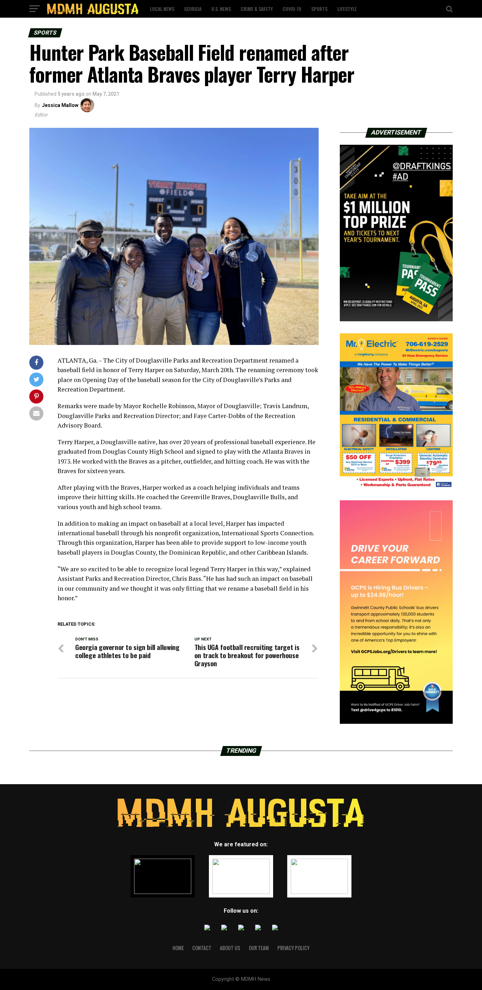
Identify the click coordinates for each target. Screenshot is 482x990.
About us (230, 948)
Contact (201, 948)
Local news (162, 8)
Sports (319, 8)
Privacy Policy (293, 948)
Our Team (259, 948)
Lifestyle (347, 8)
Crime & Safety (257, 8)
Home (178, 948)
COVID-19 (292, 8)
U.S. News (221, 8)
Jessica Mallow (60, 105)
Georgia (192, 8)
